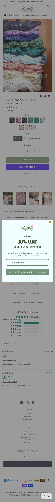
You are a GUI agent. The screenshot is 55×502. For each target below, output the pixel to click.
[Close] (49, 222)
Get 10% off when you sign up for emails (27, 272)
